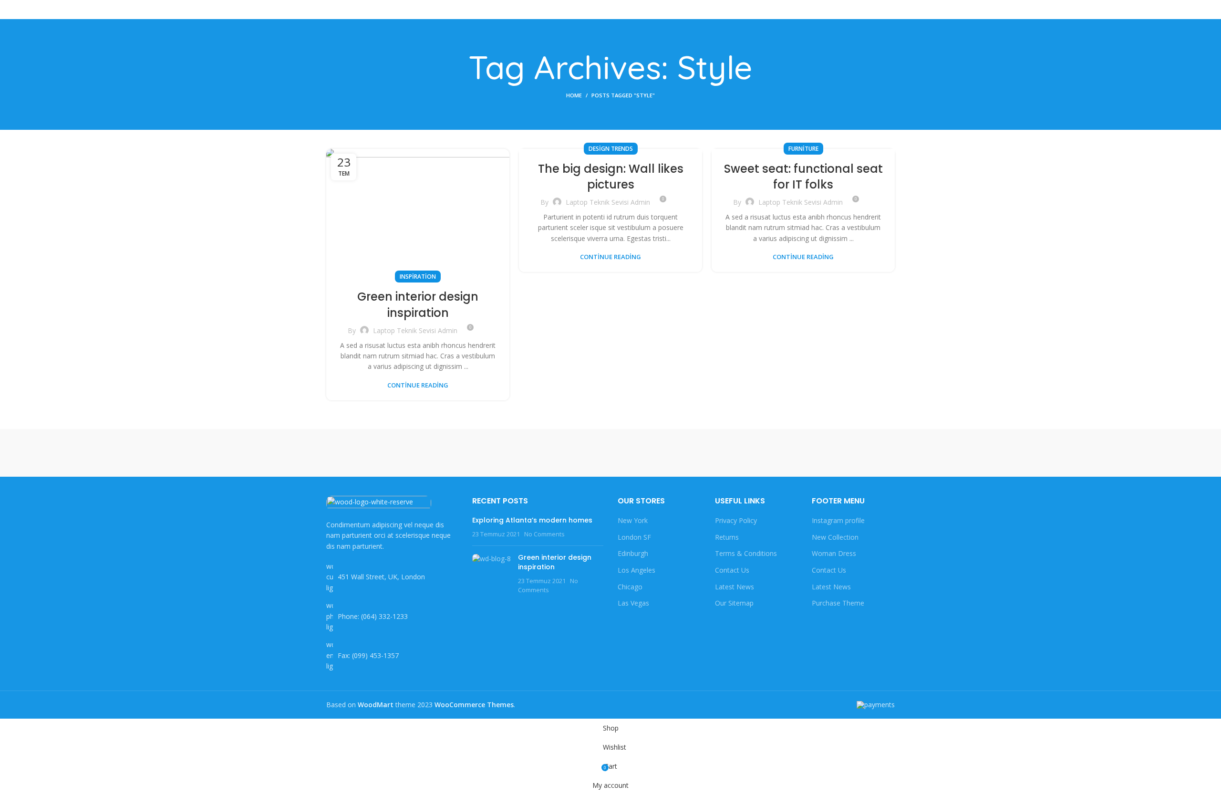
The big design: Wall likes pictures (610, 177)
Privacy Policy (736, 520)
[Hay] (772, 453)
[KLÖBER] (610, 453)
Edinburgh (633, 553)
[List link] (392, 616)
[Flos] (854, 453)
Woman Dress (834, 553)
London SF (634, 537)
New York (633, 520)
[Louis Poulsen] (529, 453)
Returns (727, 537)
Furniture (803, 149)
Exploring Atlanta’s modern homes (532, 520)
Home (574, 95)
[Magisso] (447, 453)
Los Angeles (636, 570)
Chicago (630, 586)
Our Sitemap (734, 602)
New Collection (835, 537)
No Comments (544, 534)
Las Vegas (633, 602)
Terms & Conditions (746, 553)
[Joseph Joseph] (691, 453)
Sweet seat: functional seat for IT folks (803, 177)
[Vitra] (366, 453)
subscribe (873, 9)
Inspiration (418, 276)
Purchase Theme (838, 602)
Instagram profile (838, 520)
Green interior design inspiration (417, 305)
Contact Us (732, 570)
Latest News (734, 586)
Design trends (611, 149)
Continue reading (417, 385)
